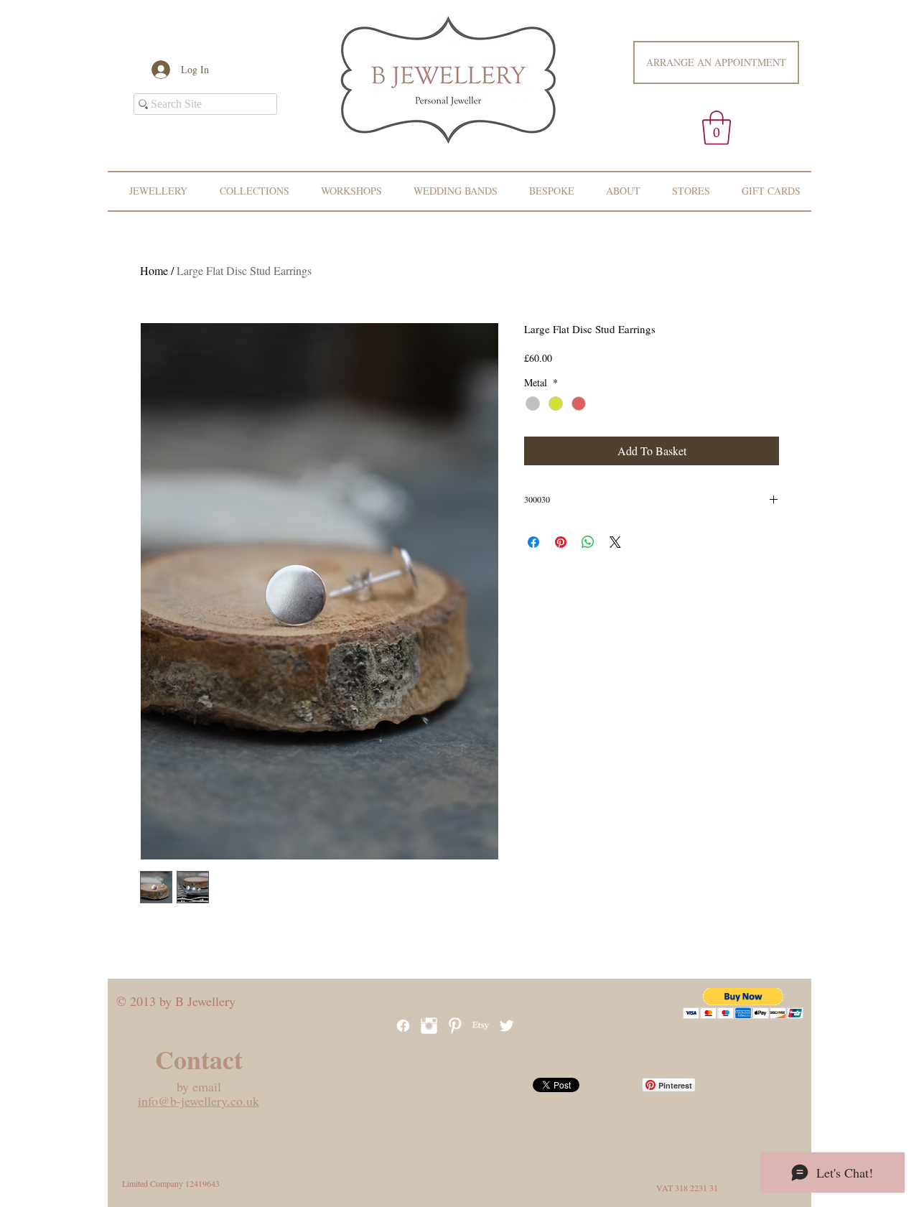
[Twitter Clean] (506, 1025)
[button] (716, 128)
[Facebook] (403, 1025)
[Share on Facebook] (533, 542)
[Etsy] (480, 1025)
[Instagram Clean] (429, 1025)
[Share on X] (615, 542)
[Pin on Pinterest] (560, 542)
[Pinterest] (455, 1025)
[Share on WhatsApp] (588, 542)
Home (154, 270)
